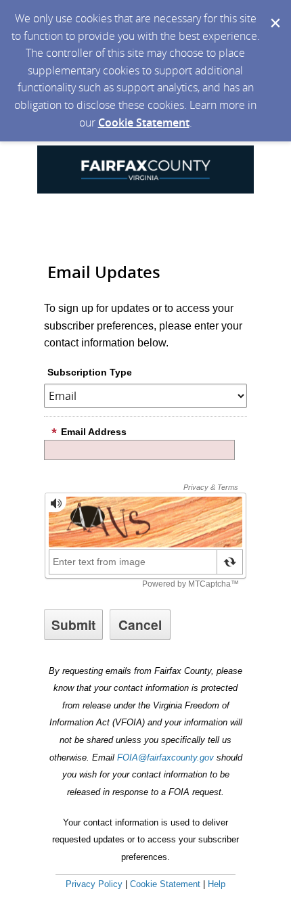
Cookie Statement (143, 122)
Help (216, 884)
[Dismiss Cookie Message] (274, 13)
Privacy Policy (94, 884)
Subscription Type (89, 372)
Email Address (94, 431)
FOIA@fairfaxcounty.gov (165, 757)
